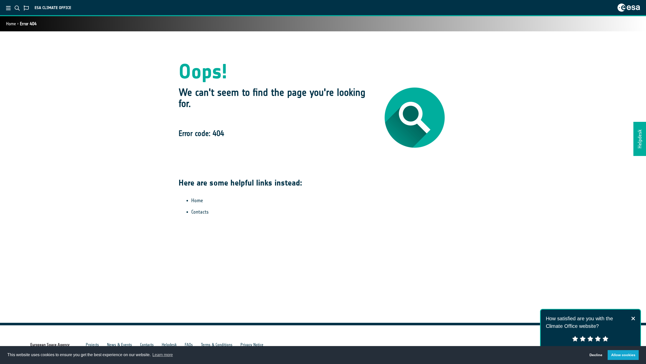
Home (11, 23)
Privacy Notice (251, 344)
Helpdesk (169, 344)
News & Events (119, 344)
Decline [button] (595, 355)
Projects (92, 344)
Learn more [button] (162, 355)
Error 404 (28, 23)
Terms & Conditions (216, 344)
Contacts (200, 212)
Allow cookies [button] (623, 355)
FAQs (189, 344)
